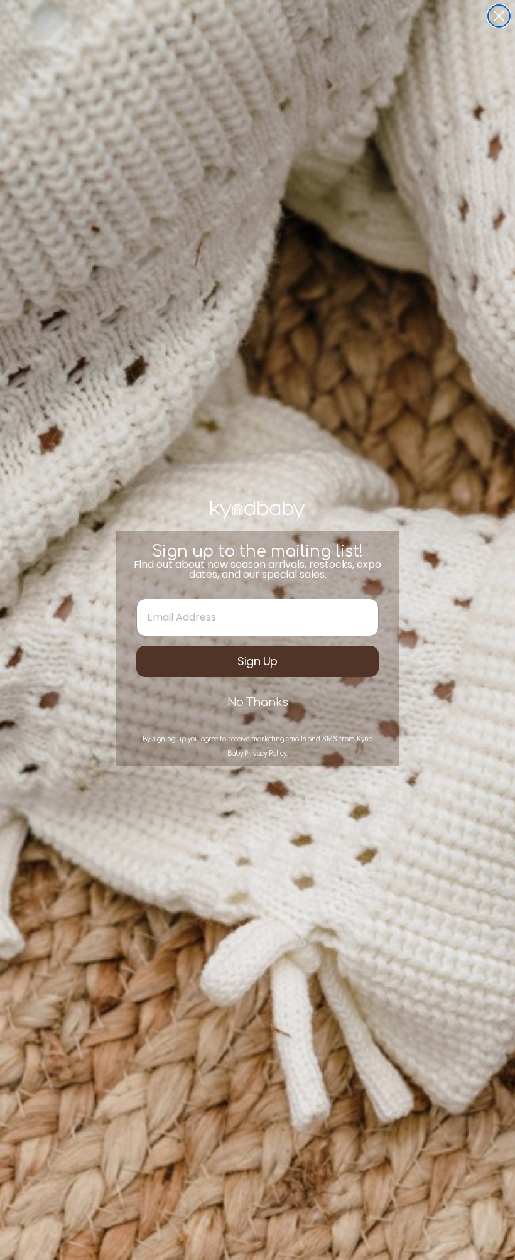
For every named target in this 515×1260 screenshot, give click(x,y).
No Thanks (257, 702)
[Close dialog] (499, 16)
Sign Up (257, 661)
